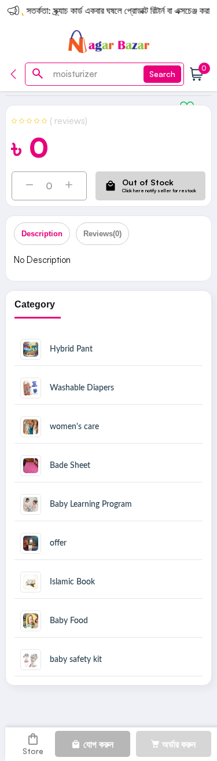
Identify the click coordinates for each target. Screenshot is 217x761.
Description (41, 233)
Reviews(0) (102, 233)
